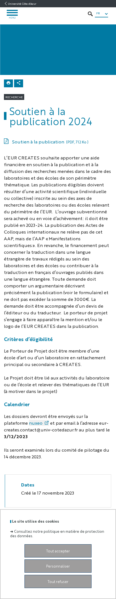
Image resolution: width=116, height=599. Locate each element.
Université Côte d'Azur (22, 3)
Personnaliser (58, 566)
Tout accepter (58, 550)
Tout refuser (58, 581)
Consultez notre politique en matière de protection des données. (57, 533)
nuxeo (36, 423)
